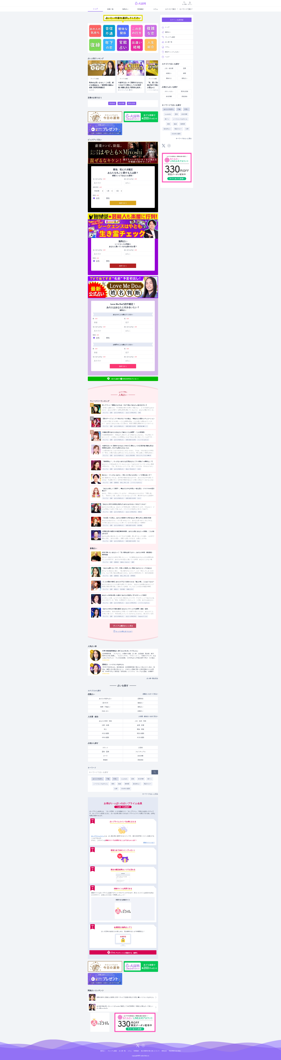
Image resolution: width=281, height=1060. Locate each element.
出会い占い (105, 711)
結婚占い (140, 711)
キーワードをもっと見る (150, 794)
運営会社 (164, 1051)
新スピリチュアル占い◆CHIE (144, 455)
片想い (115, 779)
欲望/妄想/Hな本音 (131, 426)
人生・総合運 (169, 68)
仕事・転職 (105, 725)
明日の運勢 (140, 733)
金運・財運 (140, 725)
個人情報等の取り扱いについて (150, 1051)
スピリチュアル (141, 752)
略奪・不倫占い (105, 707)
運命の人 (169, 78)
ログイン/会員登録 (176, 20)
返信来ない (136, 784)
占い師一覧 (168, 42)
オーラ (105, 756)
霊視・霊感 (105, 752)
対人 (105, 729)
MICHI (139, 469)
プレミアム (105, 412)
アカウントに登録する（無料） (127, 953)
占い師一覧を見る (152, 678)
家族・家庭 (140, 729)
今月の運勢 (140, 737)
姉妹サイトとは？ (149, 842)
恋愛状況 (116, 482)
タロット (105, 747)
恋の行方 (105, 703)
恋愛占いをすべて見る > (150, 694)
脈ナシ (150, 779)
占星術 (140, 747)
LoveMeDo (124, 779)
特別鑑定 (140, 9)
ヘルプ (167, 57)
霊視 (132, 779)
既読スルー (147, 784)
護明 (133, 562)
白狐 (139, 412)
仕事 (115, 789)
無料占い (125, 9)
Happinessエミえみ (142, 616)
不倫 (107, 779)
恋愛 (111, 412)
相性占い (116, 589)
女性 (98, 198)
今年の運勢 (105, 737)
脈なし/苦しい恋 (124, 482)
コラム (155, 9)
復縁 (119, 784)
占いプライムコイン (97, 836)
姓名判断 (121, 103)
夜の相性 (122, 589)
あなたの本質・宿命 (105, 721)
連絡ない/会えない (125, 562)
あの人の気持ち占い (119, 412)
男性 (108, 198)
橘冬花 (140, 512)
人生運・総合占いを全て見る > (148, 716)
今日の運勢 (105, 733)
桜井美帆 (140, 525)
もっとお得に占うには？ (124, 631)
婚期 (184, 73)
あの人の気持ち (98, 779)
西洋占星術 (131, 103)
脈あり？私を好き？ (131, 469)
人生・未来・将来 (140, 721)
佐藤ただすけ (130, 589)
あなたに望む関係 (130, 455)
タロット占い (169, 91)
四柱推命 (112, 103)
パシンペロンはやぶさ (143, 439)
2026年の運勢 (125, 789)
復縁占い (140, 703)
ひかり (139, 498)
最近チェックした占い (172, 52)
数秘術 (105, 760)
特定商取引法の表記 (175, 1051)
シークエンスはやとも (136, 482)
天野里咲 (133, 575)
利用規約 (136, 1051)
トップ (95, 9)
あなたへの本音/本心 (131, 412)
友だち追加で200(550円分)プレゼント (125, 378)
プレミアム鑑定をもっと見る (123, 626)
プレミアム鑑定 (170, 37)
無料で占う (123, 203)
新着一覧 (110, 9)
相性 (113, 784)
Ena (138, 541)
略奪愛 (127, 784)
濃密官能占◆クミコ (142, 426)
